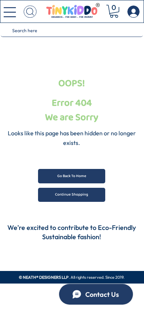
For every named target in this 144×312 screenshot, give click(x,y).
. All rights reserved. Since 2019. (72, 277)
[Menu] (10, 12)
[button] (114, 11)
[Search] (30, 12)
